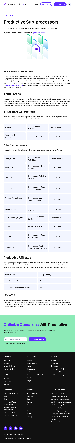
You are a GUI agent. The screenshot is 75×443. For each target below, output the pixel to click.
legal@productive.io (39, 33)
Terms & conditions (24, 438)
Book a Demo (46, 4)
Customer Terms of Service (13, 85)
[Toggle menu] (69, 4)
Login (37, 4)
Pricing (19, 4)
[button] (11, 4)
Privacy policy (8, 438)
